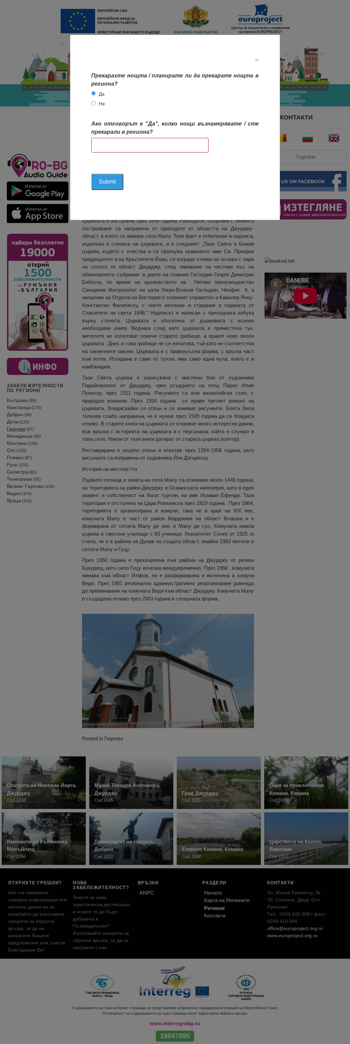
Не (102, 103)
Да (102, 94)
